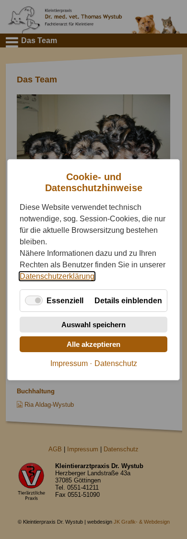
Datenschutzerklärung (57, 276)
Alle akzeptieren (93, 344)
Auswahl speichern (93, 324)
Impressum (69, 363)
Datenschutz (115, 363)
